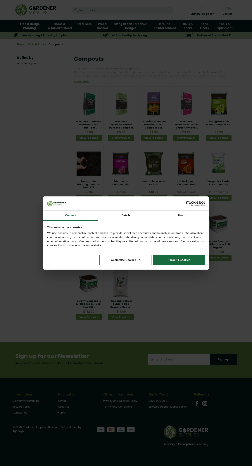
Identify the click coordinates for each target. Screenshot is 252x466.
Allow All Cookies (179, 259)
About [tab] (181, 215)
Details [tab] (126, 215)
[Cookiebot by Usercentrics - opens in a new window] (189, 203)
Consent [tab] (70, 215)
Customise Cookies (123, 259)
